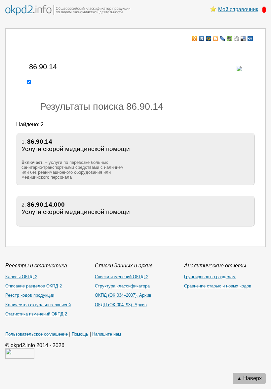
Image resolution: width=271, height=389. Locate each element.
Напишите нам (106, 334)
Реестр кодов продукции (29, 295)
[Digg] (236, 38)
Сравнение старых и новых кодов (217, 286)
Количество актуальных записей (38, 304)
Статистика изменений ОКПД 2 (36, 314)
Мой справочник (238, 9)
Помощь (80, 334)
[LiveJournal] (222, 38)
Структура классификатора (122, 286)
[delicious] (243, 38)
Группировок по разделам (210, 276)
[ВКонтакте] (201, 38)
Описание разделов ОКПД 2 (33, 286)
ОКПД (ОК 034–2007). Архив (123, 295)
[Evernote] (229, 38)
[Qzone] (250, 38)
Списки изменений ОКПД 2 (121, 276)
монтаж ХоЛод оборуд (82, 51)
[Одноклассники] (194, 38)
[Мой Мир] (208, 38)
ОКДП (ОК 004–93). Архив (121, 304)
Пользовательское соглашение (36, 334)
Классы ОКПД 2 (21, 276)
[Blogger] (215, 38)
